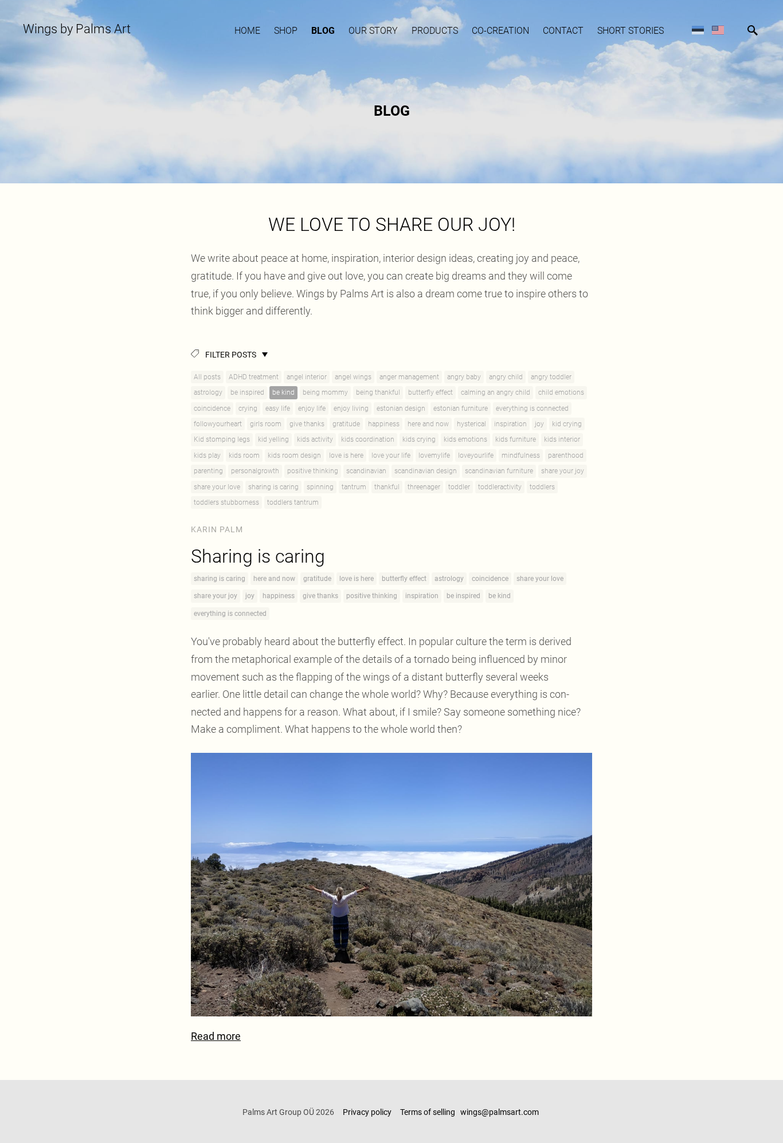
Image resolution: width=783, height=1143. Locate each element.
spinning (320, 487)
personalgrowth (255, 471)
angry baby (464, 377)
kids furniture (515, 439)
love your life (390, 455)
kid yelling (273, 439)
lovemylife (434, 455)
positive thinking (312, 471)
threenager (424, 487)
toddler (459, 487)
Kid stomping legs (222, 439)
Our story (373, 30)
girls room (265, 424)
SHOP (285, 30)
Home (247, 30)
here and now (428, 424)
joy (539, 424)
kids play (207, 455)
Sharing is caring (258, 556)
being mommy (325, 392)
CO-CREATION (500, 30)
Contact (563, 30)
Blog (323, 30)
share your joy (562, 471)
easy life (277, 408)
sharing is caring (273, 487)
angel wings (353, 377)
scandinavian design (425, 471)
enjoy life (312, 408)
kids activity (315, 439)
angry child (506, 377)
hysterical (471, 424)
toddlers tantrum (293, 502)
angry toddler (551, 377)
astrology (208, 392)
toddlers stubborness (226, 502)
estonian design (401, 408)
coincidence (212, 408)
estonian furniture (460, 408)
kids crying (419, 439)
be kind (283, 392)
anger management (409, 377)
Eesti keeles (698, 29)
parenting (208, 471)
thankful (387, 487)
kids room (244, 455)
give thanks (306, 424)
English (718, 29)
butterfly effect (430, 392)
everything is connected (532, 408)
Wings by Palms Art (77, 29)
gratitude (346, 424)
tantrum (354, 487)
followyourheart (218, 424)
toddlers (542, 487)
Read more (216, 1036)
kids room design (294, 455)
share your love (217, 487)
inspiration (510, 424)
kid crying (567, 424)
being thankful (378, 392)
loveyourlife (476, 455)
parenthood (566, 455)
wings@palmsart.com (500, 1112)
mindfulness (521, 455)
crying (247, 408)
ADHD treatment (254, 377)
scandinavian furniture (499, 471)
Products (435, 30)
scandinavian (366, 471)
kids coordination (367, 439)
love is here (346, 455)
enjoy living (351, 408)
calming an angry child (495, 392)
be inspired (247, 392)
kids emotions (465, 439)
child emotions (561, 392)
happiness (384, 424)
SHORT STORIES (630, 30)
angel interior (307, 377)
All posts (207, 377)
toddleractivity (500, 487)
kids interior (562, 439)
